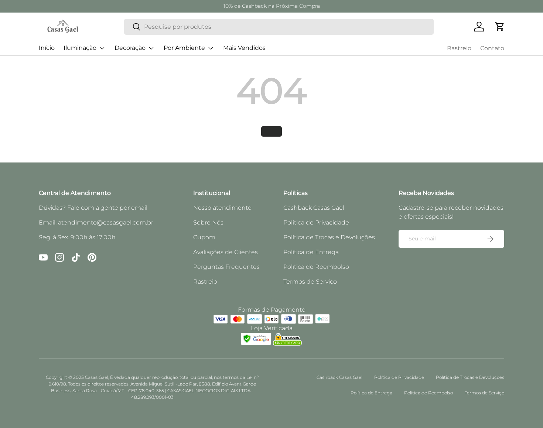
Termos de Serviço (310, 281)
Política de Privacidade (316, 222)
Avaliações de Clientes (225, 252)
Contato (492, 48)
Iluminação (80, 47)
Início (47, 47)
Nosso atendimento (222, 207)
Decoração (130, 47)
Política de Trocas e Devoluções (329, 237)
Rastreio (459, 48)
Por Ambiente (184, 47)
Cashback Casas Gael (313, 207)
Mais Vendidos (244, 47)
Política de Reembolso (316, 266)
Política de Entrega (311, 252)
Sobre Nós (208, 222)
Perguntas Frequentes (226, 266)
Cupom (204, 237)
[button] (500, 26)
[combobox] (279, 27)
